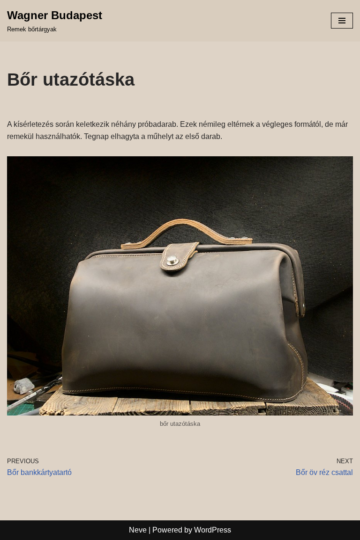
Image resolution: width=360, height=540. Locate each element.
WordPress (212, 530)
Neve (138, 530)
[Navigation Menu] (342, 21)
